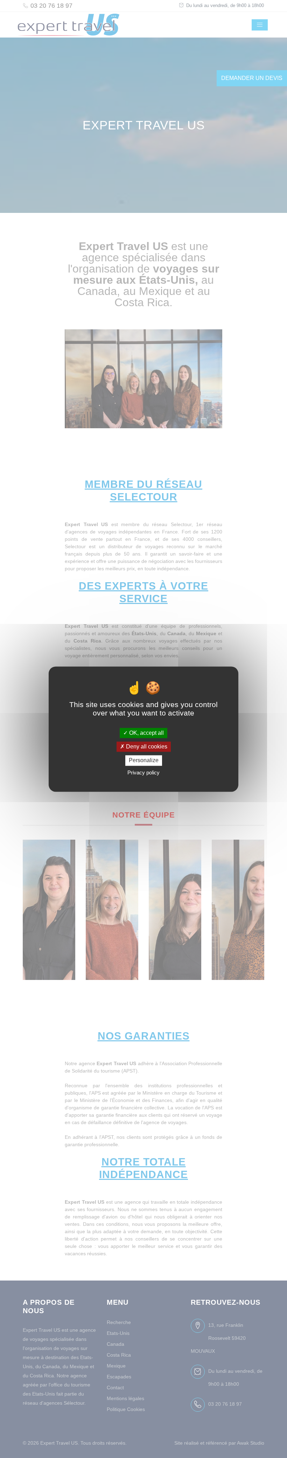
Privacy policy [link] (143, 772)
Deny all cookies (146, 747)
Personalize (144, 761)
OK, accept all (146, 733)
